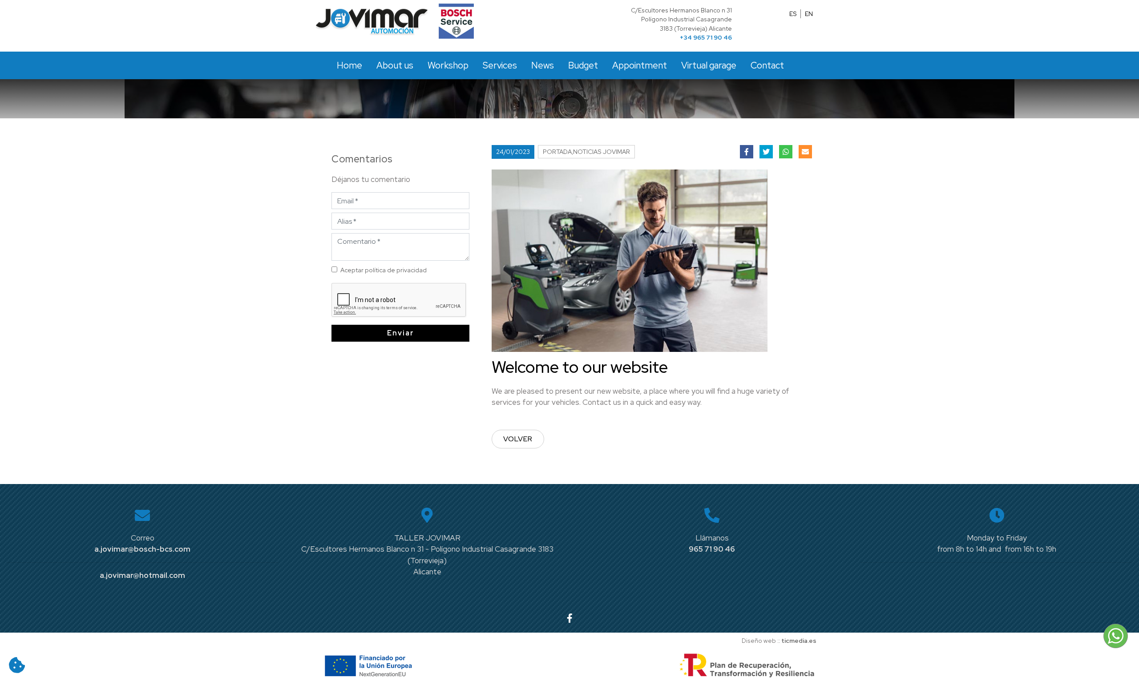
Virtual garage (708, 65)
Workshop (448, 65)
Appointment (639, 65)
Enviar (400, 333)
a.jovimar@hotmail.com (142, 575)
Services (500, 65)
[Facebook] (569, 618)
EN (809, 14)
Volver (518, 439)
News (542, 65)
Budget (583, 65)
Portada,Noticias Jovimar (586, 152)
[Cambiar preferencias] (17, 665)
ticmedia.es (798, 641)
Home (349, 65)
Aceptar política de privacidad (383, 270)
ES (793, 14)
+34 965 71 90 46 (706, 37)
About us (394, 65)
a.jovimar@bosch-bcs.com (142, 549)
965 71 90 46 (712, 549)
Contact (767, 65)
